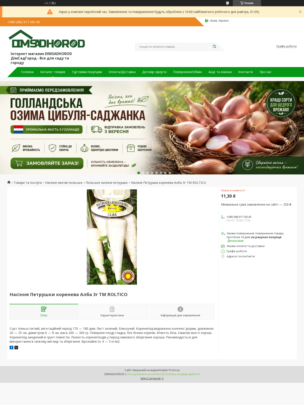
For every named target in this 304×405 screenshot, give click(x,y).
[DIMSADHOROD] (46, 40)
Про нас (265, 72)
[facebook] (11, 348)
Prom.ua (174, 370)
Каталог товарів (52, 72)
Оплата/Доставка (122, 72)
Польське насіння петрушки (107, 183)
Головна (27, 72)
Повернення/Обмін (187, 72)
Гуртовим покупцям (87, 72)
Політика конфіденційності (182, 374)
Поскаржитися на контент (144, 374)
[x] (16, 348)
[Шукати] (214, 47)
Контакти (245, 72)
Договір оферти (154, 72)
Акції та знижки (220, 72)
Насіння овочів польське (64, 183)
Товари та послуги (28, 183)
